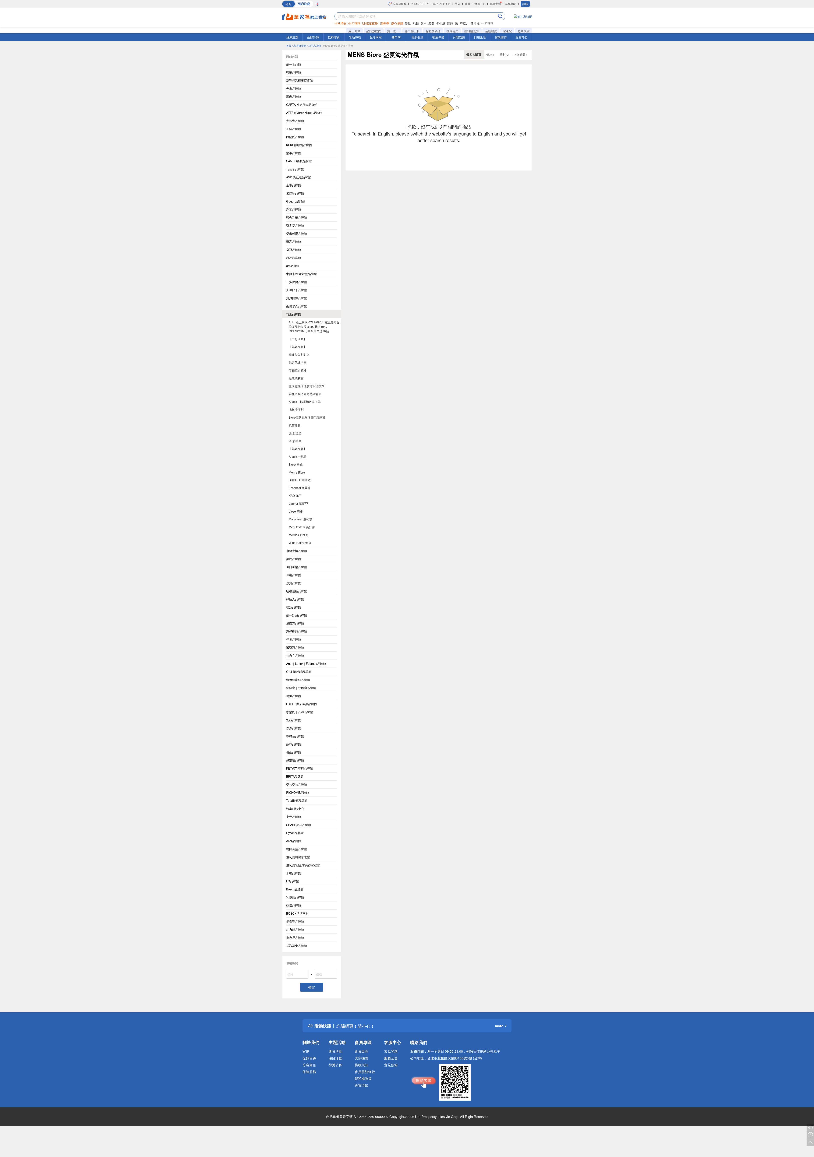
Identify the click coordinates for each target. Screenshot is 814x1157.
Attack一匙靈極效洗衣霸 (305, 402)
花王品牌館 (293, 314)
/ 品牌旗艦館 (299, 45)
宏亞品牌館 (293, 720)
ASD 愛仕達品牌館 (298, 177)
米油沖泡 (355, 37)
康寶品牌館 (293, 583)
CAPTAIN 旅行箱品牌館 (301, 104)
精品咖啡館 (293, 258)
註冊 (467, 4)
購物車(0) (510, 4)
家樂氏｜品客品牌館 (299, 712)
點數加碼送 (433, 31)
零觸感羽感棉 (298, 370)
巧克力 (464, 23)
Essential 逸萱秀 (300, 488)
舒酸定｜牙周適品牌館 (301, 688)
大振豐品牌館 (295, 121)
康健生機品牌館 (296, 551)
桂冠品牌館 (293, 607)
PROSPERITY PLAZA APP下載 (431, 4)
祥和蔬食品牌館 (296, 945)
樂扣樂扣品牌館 (296, 784)
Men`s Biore (297, 472)
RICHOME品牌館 (297, 792)
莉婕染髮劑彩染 (299, 354)
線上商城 (354, 31)
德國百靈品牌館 (296, 849)
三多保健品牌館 (296, 282)
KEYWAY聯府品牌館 (299, 768)
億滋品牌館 (293, 696)
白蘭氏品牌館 (295, 137)
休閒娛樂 (459, 37)
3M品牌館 (292, 266)
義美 (431, 23)
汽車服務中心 (295, 808)
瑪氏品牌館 (293, 96)
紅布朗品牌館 (295, 929)
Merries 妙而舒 (299, 535)
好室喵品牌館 (295, 760)
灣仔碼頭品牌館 (296, 631)
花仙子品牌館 (295, 169)
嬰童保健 (438, 37)
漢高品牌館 (293, 241)
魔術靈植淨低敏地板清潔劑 (306, 386)
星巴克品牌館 (295, 623)
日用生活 (480, 37)
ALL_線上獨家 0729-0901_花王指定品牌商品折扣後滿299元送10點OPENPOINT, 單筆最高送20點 (314, 326)
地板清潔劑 (296, 409)
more (499, 1025)
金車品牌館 (293, 185)
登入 (457, 4)
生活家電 (376, 37)
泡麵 (416, 23)
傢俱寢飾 (501, 37)
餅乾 (408, 23)
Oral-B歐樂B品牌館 (299, 671)
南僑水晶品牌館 (296, 306)
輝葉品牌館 (293, 209)
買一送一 (393, 31)
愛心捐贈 (397, 23)
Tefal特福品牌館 (297, 800)
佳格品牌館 (293, 575)
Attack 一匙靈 (298, 456)
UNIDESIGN (370, 23)
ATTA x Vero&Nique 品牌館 (304, 112)
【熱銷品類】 (298, 347)
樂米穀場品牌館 (296, 233)
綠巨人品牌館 (295, 599)
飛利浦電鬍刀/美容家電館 (303, 865)
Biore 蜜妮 (295, 464)
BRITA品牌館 (295, 776)
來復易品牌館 (295, 937)
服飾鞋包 (521, 37)
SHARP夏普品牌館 (298, 825)
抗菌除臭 (295, 425)
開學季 (384, 23)
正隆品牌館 (293, 129)
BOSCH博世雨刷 (297, 913)
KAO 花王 (295, 495)
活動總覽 (491, 31)
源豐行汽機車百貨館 (299, 80)
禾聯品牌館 (293, 873)
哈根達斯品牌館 (296, 591)
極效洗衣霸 (296, 378)
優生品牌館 (293, 752)
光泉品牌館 (293, 88)
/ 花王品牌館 (314, 45)
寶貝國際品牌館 (296, 298)
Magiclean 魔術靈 (300, 519)
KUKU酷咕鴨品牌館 (299, 145)
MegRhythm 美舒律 (302, 527)
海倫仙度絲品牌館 (298, 680)
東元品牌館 (293, 817)
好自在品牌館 (295, 655)
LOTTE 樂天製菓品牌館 (301, 704)
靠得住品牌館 (295, 736)
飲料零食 (334, 37)
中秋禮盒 (340, 23)
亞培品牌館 (293, 905)
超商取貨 (524, 31)
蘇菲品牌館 (293, 744)
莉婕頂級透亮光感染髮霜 (305, 394)
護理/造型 (295, 433)
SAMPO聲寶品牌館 (299, 161)
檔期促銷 (452, 31)
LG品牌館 (292, 881)
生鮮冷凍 (313, 37)
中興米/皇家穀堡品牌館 (301, 274)
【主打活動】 (298, 339)
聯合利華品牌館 (296, 217)
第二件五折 (412, 31)
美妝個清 (417, 37)
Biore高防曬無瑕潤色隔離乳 (307, 417)
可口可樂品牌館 (296, 567)
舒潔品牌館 (293, 728)
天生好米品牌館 (296, 290)
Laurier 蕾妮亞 (298, 503)
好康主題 (292, 37)
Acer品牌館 (293, 841)
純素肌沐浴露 (298, 362)
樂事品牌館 (293, 153)
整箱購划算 (471, 31)
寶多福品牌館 (295, 225)
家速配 (507, 31)
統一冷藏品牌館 (296, 615)
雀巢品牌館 (293, 639)
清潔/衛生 (295, 441)
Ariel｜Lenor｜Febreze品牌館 (306, 663)
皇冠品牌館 (293, 249)
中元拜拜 (354, 23)
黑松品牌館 (293, 559)
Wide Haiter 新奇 (300, 543)
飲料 (424, 23)
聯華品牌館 (293, 72)
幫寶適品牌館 (295, 647)
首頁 (288, 45)
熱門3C (396, 37)
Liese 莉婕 (296, 511)
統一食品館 (293, 64)
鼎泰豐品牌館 (295, 921)
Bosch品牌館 (294, 889)
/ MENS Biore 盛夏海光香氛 (337, 45)
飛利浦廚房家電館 (298, 857)
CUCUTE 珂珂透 (300, 480)
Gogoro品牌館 (295, 201)
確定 (311, 987)
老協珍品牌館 (295, 193)
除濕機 (475, 23)
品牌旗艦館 (373, 31)
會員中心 (479, 4)
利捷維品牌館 (295, 897)
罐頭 (450, 23)
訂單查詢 (495, 4)
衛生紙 (440, 23)
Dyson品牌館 (295, 833)
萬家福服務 (399, 4)
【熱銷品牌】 (298, 449)
